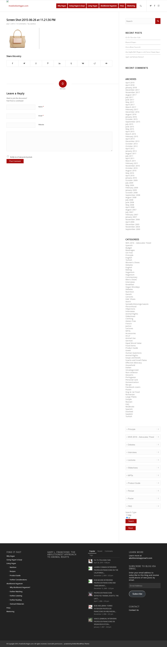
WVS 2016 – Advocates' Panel (138, 243)
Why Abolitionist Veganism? (20, 587)
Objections (130, 309)
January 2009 (131, 190)
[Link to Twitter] (151, 6)
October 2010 (132, 168)
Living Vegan (11, 563)
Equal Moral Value (133, 343)
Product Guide (132, 348)
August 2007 (131, 210)
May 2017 (130, 102)
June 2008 (130, 202)
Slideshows (130, 316)
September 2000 (133, 229)
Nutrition (130, 292)
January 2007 (131, 217)
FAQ (127, 404)
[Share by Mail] (106, 63)
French (129, 323)
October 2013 (132, 144)
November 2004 (133, 227)
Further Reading (16, 600)
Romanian (130, 394)
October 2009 (132, 180)
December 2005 (132, 224)
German (129, 341)
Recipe (128, 385)
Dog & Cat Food (133, 392)
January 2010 (131, 178)
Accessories (131, 333)
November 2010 (133, 166)
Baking (129, 270)
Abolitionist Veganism (15, 584)
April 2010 (130, 175)
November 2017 (133, 92)
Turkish (129, 260)
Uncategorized (132, 370)
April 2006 (130, 222)
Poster (128, 389)
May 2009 (130, 185)
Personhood (131, 306)
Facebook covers (133, 387)
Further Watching (16, 592)
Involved (129, 411)
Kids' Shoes (130, 299)
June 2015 (130, 127)
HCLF (128, 336)
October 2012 (132, 146)
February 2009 (132, 188)
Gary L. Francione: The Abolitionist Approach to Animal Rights (61, 554)
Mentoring (10, 611)
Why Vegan (11, 556)
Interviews (130, 282)
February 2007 (132, 214)
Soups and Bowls (133, 358)
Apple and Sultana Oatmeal (135, 57)
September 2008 (133, 195)
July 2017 (129, 97)
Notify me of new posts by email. (21, 157)
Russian (129, 402)
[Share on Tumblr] (71, 63)
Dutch (128, 301)
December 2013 (132, 141)
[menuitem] (62, 6)
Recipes (13, 571)
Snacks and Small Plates (136, 360)
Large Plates (131, 397)
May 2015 (130, 129)
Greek (128, 350)
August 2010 (131, 170)
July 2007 (129, 212)
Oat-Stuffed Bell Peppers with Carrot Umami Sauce (143, 52)
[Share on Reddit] (94, 63)
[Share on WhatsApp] (36, 63)
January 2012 (131, 151)
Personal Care (132, 380)
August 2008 (131, 197)
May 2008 (130, 205)
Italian (128, 367)
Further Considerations (18, 580)
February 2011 (132, 163)
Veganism (130, 272)
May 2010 (130, 173)
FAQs (8, 608)
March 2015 (131, 134)
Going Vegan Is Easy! (14, 560)
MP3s (128, 331)
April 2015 (130, 131)
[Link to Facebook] (155, 6)
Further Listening (16, 596)
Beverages (130, 250)
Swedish (129, 414)
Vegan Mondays (133, 287)
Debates (129, 265)
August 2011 (131, 153)
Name (41, 107)
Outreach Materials (17, 604)
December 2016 (132, 112)
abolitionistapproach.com (140, 558)
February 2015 (132, 136)
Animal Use (131, 338)
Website (41, 125)
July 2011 (129, 156)
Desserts (129, 375)
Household (130, 365)
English (129, 258)
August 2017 (131, 95)
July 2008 (129, 200)
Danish (129, 294)
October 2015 (132, 119)
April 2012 (130, 148)
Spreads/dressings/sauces (137, 304)
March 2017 (131, 107)
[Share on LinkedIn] (59, 63)
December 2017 (132, 90)
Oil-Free (129, 253)
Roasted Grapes (131, 42)
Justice (128, 326)
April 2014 (130, 139)
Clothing (129, 319)
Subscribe (137, 594)
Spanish (129, 245)
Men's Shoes (131, 279)
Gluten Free (131, 321)
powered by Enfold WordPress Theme (76, 644)
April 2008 (130, 207)
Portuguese (131, 377)
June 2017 (130, 100)
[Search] (140, 6)
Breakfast (130, 284)
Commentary (131, 277)
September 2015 (133, 122)
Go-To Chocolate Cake (133, 37)
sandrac (33, 24)
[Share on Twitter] (24, 63)
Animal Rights (132, 314)
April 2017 (130, 104)
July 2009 (129, 183)
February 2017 (132, 109)
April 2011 (130, 158)
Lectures (129, 297)
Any (129, 515)
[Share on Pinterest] (48, 63)
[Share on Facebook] (12, 63)
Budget (129, 248)
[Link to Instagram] (158, 6)
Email (41, 116)
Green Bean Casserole (133, 47)
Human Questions (134, 353)
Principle (129, 255)
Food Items (131, 345)
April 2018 (130, 85)
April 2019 (130, 82)
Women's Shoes (133, 262)
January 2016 (131, 117)
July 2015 (129, 124)
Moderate (130, 406)
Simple (129, 399)
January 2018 (131, 87)
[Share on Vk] (83, 63)
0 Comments (21, 24)
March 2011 (131, 161)
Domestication (132, 382)
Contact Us (134, 610)
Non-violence (132, 372)
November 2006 (133, 219)
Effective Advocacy (134, 363)
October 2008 (132, 192)
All (129, 518)
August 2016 (131, 114)
